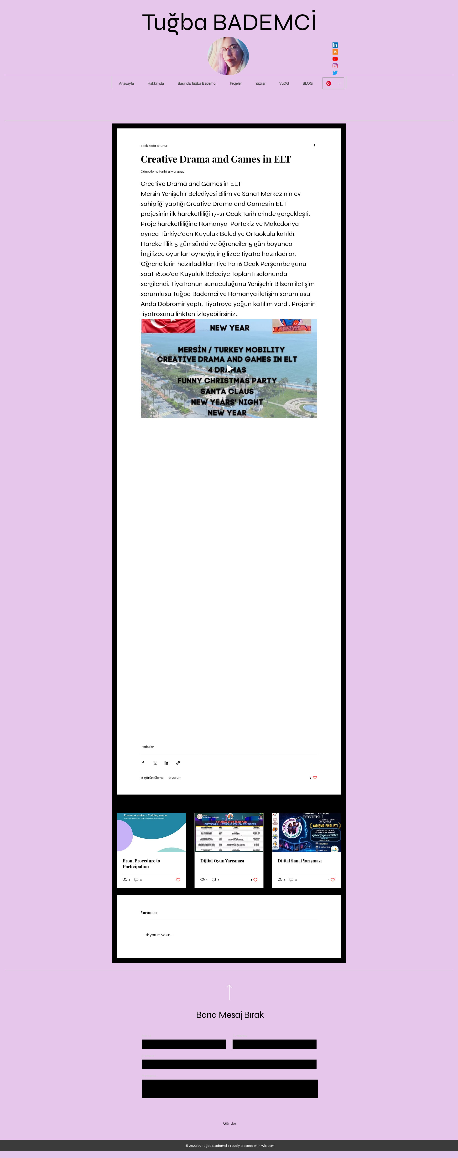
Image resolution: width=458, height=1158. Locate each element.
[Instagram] (335, 65)
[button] (235, 83)
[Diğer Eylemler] (314, 146)
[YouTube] (335, 58)
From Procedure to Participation (141, 863)
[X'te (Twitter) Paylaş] (154, 763)
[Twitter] (335, 72)
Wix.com (267, 1146)
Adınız (146, 1035)
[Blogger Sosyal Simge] (335, 52)
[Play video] (229, 368)
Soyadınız (240, 1035)
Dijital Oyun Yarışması (222, 861)
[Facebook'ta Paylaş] (143, 763)
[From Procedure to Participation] (151, 832)
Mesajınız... (150, 1075)
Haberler (148, 747)
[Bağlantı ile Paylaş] (178, 763)
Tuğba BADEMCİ (229, 22)
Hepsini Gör (332, 804)
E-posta (148, 1055)
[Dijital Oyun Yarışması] (229, 832)
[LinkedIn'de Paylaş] (166, 763)
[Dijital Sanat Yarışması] (306, 832)
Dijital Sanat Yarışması (300, 861)
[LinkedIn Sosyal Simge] (335, 45)
